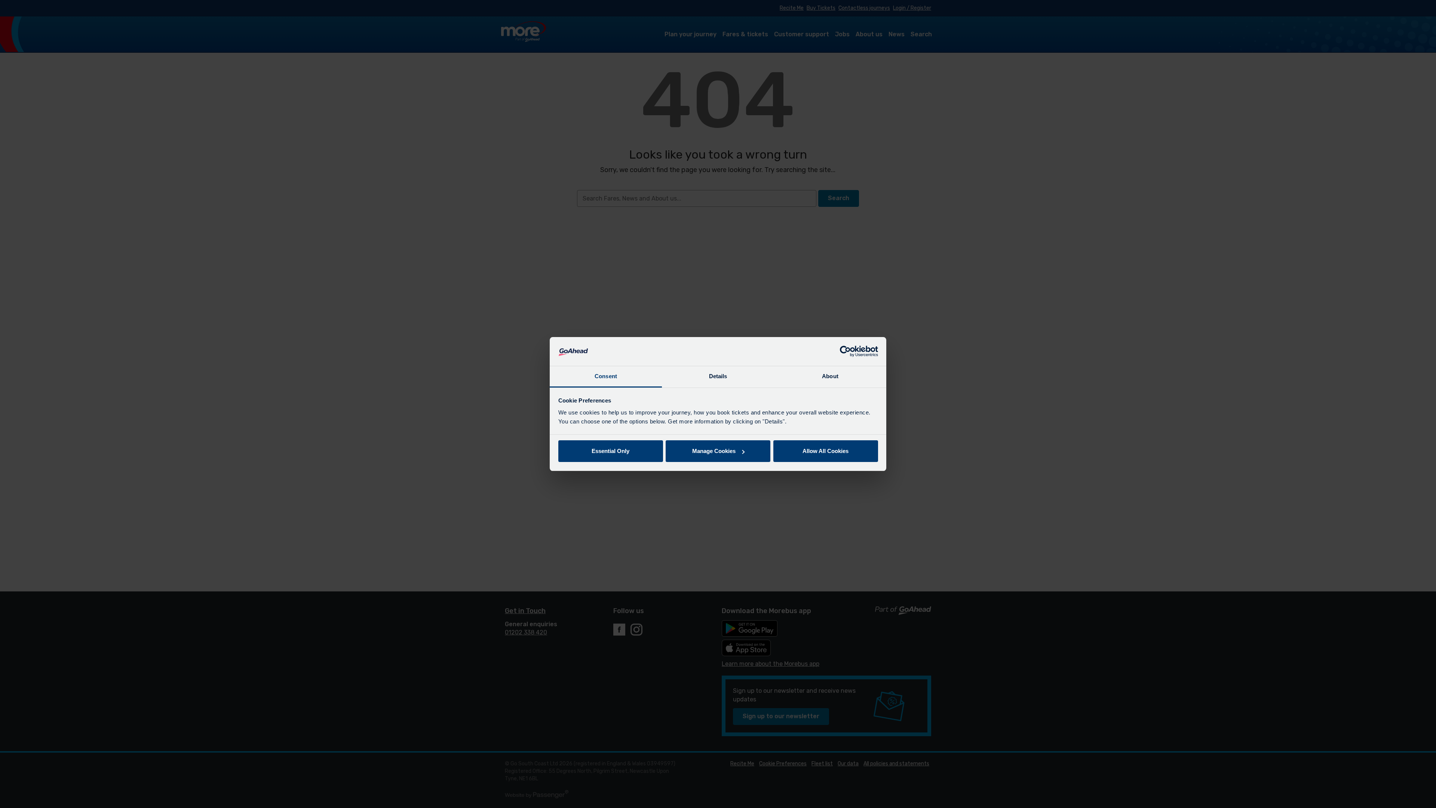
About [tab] (830, 376)
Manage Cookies (714, 451)
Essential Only (610, 451)
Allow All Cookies (826, 451)
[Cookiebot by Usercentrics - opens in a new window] (845, 351)
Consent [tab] (606, 376)
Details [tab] (718, 376)
